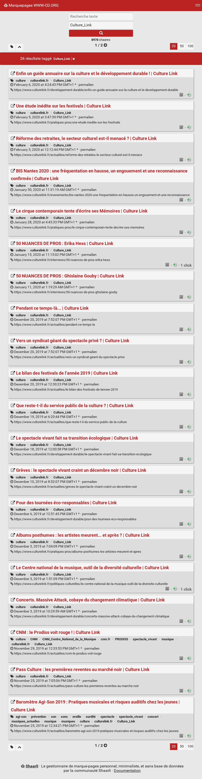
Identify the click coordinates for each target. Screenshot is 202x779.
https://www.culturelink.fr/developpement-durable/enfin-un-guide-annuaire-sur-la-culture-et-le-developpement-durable (95, 90)
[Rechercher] (101, 33)
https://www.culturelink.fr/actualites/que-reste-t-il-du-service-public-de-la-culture (70, 422)
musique (168, 639)
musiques (68, 721)
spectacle (107, 716)
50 (182, 46)
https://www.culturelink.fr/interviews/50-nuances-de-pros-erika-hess (61, 260)
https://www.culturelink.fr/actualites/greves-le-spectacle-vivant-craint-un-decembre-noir (75, 487)
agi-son (21, 716)
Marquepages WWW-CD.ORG (33, 5)
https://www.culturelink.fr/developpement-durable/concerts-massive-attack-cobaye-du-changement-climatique (91, 616)
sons (64, 716)
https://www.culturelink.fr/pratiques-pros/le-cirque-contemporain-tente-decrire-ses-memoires (78, 227)
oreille (76, 716)
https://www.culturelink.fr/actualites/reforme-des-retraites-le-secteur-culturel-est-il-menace (77, 155)
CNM (33, 639)
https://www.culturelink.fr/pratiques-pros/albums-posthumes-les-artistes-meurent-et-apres (77, 551)
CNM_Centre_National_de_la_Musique (69, 639)
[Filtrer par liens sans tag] (11, 47)
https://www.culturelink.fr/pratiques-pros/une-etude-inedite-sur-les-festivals (66, 122)
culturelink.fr (39, 80)
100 (190, 46)
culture (21, 80)
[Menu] (198, 6)
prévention (38, 716)
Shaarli (32, 766)
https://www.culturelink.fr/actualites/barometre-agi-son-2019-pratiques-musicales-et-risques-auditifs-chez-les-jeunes (96, 731)
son (53, 716)
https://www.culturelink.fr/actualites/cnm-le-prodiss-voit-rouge (57, 653)
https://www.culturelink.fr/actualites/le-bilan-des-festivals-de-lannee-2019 (65, 389)
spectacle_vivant (145, 639)
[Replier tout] (19, 47)
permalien (53, 85)
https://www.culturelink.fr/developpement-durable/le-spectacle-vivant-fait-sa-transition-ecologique (82, 454)
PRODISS (121, 639)
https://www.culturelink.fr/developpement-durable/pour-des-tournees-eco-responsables (74, 519)
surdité (91, 716)
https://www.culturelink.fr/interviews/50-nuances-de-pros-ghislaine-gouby (65, 292)
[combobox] (101, 25)
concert (153, 716)
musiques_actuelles (26, 721)
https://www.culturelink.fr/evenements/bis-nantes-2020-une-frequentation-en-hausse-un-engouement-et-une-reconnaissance (101, 195)
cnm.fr (105, 639)
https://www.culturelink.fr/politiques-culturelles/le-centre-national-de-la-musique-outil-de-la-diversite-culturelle (90, 584)
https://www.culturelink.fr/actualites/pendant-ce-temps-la (54, 324)
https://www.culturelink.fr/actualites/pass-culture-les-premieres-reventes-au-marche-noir (76, 686)
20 (174, 46)
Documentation (127, 770)
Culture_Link (61, 59)
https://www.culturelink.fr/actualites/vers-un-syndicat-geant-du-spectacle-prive (69, 357)
